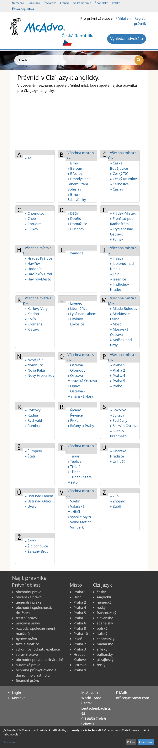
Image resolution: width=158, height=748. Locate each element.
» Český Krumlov (123, 178)
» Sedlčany (118, 420)
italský (102, 633)
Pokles (131, 742)
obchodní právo (28, 592)
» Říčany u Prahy (80, 425)
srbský (102, 649)
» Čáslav (116, 189)
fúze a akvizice (27, 644)
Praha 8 (80, 628)
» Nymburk (34, 365)
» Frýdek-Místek (123, 213)
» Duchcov (75, 229)
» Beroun (74, 168)
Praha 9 (80, 670)
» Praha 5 (117, 380)
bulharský (105, 654)
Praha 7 (80, 644)
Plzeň (78, 638)
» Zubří (115, 506)
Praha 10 (81, 633)
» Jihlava (116, 258)
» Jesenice (118, 279)
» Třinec (73, 471)
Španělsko (101, 3)
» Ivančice (75, 253)
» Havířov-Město (38, 279)
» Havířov (32, 263)
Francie (65, 3)
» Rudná (31, 415)
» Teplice (74, 461)
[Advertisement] (79, 121)
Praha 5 (80, 612)
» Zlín (114, 496)
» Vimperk (75, 527)
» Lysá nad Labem (81, 313)
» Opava (74, 386)
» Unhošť (117, 461)
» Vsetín (73, 501)
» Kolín (30, 319)
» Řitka (72, 420)
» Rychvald (33, 420)
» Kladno (32, 313)
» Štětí (30, 456)
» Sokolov (118, 410)
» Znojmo (117, 501)
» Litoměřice (77, 308)
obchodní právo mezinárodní (39, 659)
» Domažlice (77, 223)
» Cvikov (31, 229)
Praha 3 (80, 649)
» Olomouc (76, 370)
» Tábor (73, 456)
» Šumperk (33, 451)
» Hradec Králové (38, 258)
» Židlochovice (36, 546)
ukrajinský (105, 659)
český (101, 592)
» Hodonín (33, 268)
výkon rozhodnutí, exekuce (38, 649)
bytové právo (26, 638)
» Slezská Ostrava (124, 425)
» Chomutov (35, 213)
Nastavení (9, 742)
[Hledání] (139, 60)
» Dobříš (74, 218)
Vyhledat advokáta (126, 38)
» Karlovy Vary (36, 308)
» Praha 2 (117, 370)
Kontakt (18, 697)
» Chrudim (33, 223)
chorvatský (105, 638)
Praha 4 (80, 607)
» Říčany (74, 410)
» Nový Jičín (34, 359)
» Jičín (114, 274)
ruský (101, 607)
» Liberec (74, 303)
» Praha (116, 386)
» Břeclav (74, 173)
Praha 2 (80, 602)
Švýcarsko (50, 3)
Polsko (116, 3)
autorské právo (28, 664)
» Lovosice (75, 324)
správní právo (27, 654)
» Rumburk (34, 425)
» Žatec (30, 541)
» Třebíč (73, 466)
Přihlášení (123, 18)
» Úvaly (30, 506)
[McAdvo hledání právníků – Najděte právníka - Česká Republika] (44, 27)
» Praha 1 (117, 365)
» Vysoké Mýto (79, 516)
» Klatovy (32, 329)
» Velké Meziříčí (79, 522)
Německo (18, 3)
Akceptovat (146, 742)
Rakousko (34, 3)
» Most (115, 324)
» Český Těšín (121, 173)
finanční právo (27, 680)
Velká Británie (82, 3)
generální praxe (28, 602)
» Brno (72, 163)
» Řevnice (75, 415)
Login (16, 692)
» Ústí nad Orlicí (38, 501)
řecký (101, 664)
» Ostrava (75, 365)
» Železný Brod (37, 551)
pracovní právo (28, 623)
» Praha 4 (117, 375)
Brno (78, 597)
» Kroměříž (33, 324)
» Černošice (119, 184)
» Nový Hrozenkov (39, 375)
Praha (78, 618)
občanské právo (29, 597)
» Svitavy (117, 415)
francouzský (106, 612)
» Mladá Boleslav (123, 308)
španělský (105, 623)
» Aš (28, 158)
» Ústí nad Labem (39, 496)
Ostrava (80, 664)
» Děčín (73, 213)
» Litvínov (75, 319)
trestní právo (26, 618)
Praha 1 (80, 592)
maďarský (105, 644)
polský (102, 628)
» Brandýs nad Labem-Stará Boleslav (79, 183)
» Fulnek (117, 239)
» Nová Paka (35, 370)
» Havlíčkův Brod (38, 274)
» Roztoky (32, 410)
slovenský (105, 618)
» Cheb (30, 218)
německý (104, 602)
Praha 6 (80, 623)
